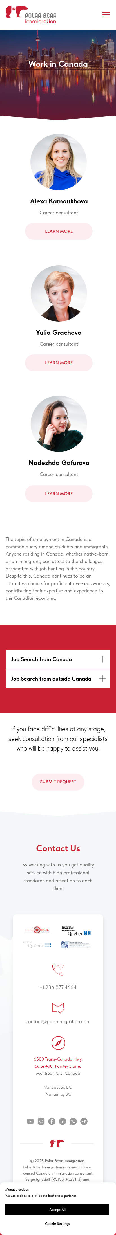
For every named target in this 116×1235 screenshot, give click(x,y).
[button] (59, 884)
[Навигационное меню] (106, 15)
